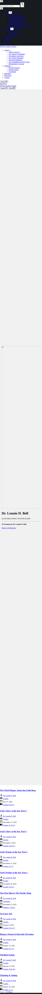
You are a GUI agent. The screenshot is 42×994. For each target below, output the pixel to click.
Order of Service (14, 52)
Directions (7, 76)
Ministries (7, 74)
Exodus (5, 799)
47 (7, 992)
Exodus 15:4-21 (8, 887)
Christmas (6, 901)
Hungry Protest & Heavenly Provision (17, 934)
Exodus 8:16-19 (8, 805)
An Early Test (6, 914)
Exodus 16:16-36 (9, 969)
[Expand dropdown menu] (10, 50)
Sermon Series (13, 70)
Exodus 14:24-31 (9, 846)
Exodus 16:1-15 (8, 949)
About (6, 50)
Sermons (7, 66)
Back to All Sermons (9, 528)
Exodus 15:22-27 (9, 928)
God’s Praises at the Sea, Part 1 (14, 852)
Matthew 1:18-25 (9, 907)
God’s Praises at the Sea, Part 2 (14, 872)
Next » (10, 992)
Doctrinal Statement (15, 60)
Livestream (12, 72)
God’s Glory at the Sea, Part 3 (13, 831)
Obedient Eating (7, 955)
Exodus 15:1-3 (8, 866)
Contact (7, 77)
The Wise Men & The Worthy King (15, 893)
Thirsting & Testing (8, 975)
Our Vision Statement (16, 58)
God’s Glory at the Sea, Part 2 (13, 811)
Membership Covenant (16, 64)
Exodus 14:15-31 (9, 825)
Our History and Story (16, 56)
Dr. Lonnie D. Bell (9, 796)
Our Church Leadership (17, 54)
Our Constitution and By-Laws (19, 62)
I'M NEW (3, 84)
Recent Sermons (14, 68)
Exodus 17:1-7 (8, 990)
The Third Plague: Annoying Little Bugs (18, 790)
